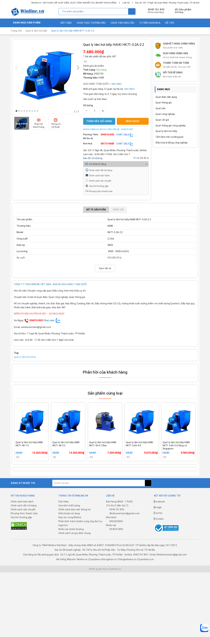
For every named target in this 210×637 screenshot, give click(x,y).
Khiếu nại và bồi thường (71, 529)
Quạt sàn (161, 108)
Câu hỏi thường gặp (99, 186)
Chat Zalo (123, 134)
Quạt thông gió (164, 102)
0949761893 (107, 134)
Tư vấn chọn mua (149, 23)
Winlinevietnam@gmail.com (124, 513)
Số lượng (88, 105)
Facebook (159, 501)
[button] (16, 111)
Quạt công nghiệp (165, 114)
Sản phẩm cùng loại (105, 393)
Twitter (158, 513)
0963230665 (116, 521)
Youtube (159, 519)
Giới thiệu (66, 23)
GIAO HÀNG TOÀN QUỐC (100, 84)
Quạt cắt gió (162, 120)
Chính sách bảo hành (99, 175)
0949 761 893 (156, 9)
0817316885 (107, 143)
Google (158, 507)
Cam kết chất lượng (69, 505)
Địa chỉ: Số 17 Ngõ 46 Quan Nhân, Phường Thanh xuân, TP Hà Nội (167, 2)
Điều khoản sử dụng (69, 513)
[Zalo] (204, 628)
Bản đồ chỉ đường (92, 158)
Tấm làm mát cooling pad (169, 137)
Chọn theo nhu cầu (122, 23)
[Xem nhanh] (47, 448)
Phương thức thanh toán (101, 191)
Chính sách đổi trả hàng (100, 170)
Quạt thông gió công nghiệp (171, 125)
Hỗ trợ (169, 23)
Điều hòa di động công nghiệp (172, 142)
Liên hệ (125, 2)
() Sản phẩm (183, 11)
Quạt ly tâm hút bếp (166, 131)
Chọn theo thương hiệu (91, 23)
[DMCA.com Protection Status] (19, 525)
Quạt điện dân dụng (166, 97)
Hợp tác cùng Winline (69, 517)
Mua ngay (36, 450)
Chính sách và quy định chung (74, 533)
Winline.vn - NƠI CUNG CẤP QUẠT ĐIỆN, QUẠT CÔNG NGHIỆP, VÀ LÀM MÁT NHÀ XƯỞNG (74, 2)
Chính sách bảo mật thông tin (74, 509)
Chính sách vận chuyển (100, 181)
